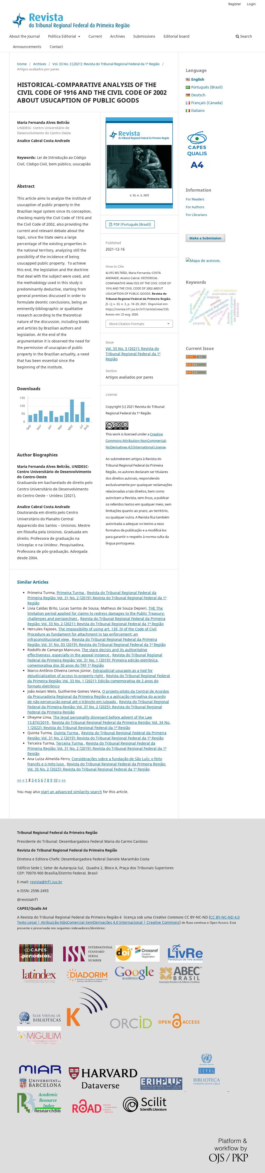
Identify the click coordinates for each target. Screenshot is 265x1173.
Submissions (144, 36)
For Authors (195, 207)
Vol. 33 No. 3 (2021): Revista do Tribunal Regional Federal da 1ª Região (106, 64)
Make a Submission (205, 238)
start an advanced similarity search (71, 791)
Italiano (197, 110)
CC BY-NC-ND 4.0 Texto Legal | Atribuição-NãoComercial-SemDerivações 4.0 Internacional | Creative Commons (128, 920)
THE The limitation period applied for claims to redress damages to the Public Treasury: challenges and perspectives (96, 613)
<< (19, 780)
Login (251, 4)
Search (245, 36)
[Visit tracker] (203, 260)
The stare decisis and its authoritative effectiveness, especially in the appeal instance (87, 652)
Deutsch (198, 94)
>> (64, 780)
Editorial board (176, 36)
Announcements (27, 46)
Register (234, 4)
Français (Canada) (207, 102)
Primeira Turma (71, 592)
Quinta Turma (66, 732)
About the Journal (24, 36)
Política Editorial (62, 36)
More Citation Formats (126, 323)
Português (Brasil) (207, 87)
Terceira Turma (70, 743)
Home (22, 64)
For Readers (195, 199)
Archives (117, 36)
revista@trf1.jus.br (46, 881)
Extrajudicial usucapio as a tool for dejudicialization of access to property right (90, 673)
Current (95, 36)
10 (55, 780)
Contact (56, 46)
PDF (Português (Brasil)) (132, 224)
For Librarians (196, 214)
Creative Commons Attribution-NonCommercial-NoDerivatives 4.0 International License (136, 440)
